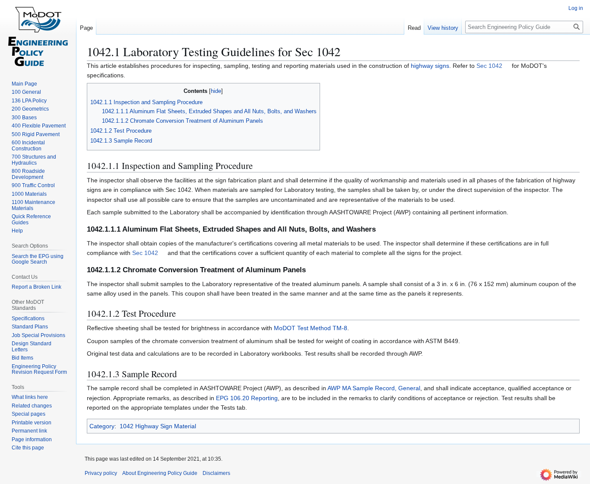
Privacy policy (101, 473)
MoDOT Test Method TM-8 (310, 328)
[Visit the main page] (38, 34)
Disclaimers (216, 473)
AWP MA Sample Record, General (373, 388)
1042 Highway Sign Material (158, 426)
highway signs (430, 65)
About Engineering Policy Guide (159, 473)
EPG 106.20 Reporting (247, 398)
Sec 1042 (489, 65)
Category (101, 426)
